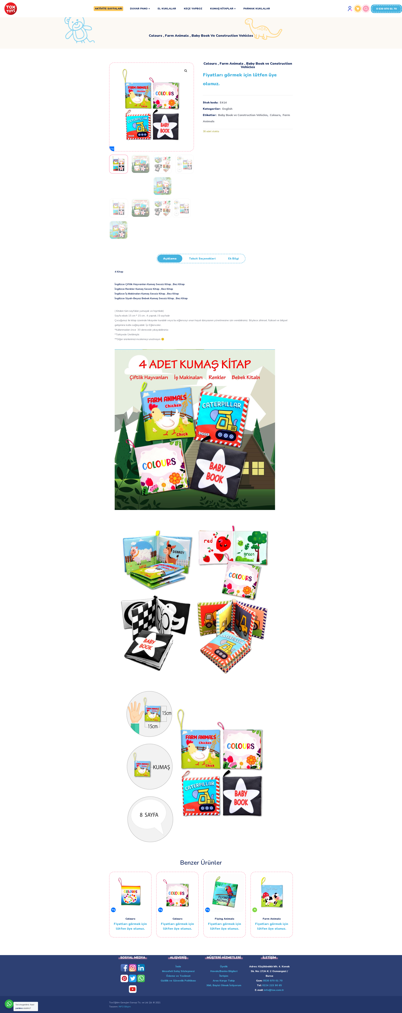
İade (178, 966)
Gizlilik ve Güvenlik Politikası (178, 980)
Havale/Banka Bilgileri (223, 971)
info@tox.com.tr (273, 989)
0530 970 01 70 (272, 980)
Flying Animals (224, 919)
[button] (386, 9)
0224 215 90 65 (271, 985)
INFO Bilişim (125, 1006)
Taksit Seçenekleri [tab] (202, 258)
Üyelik (224, 966)
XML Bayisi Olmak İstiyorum (223, 985)
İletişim (223, 975)
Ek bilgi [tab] (233, 258)
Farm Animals (272, 919)
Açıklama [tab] (170, 258)
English (227, 109)
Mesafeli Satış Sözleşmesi (178, 971)
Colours (275, 115)
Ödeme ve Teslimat (178, 975)
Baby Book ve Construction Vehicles (242, 115)
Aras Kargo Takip (224, 980)
